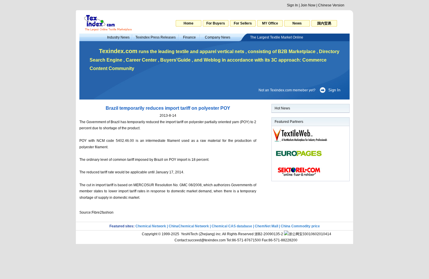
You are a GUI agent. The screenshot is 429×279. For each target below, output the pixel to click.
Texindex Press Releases (155, 37)
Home (188, 23)
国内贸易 (324, 23)
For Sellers (243, 23)
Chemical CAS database (232, 226)
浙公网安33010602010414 (310, 234)
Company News (217, 37)
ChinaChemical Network (189, 226)
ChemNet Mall (266, 226)
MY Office (270, 23)
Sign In (292, 5)
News (297, 23)
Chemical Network (151, 226)
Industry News (118, 37)
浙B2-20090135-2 (268, 234)
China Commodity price (300, 226)
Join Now (308, 5)
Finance (189, 37)
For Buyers (215, 23)
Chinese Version (331, 5)
